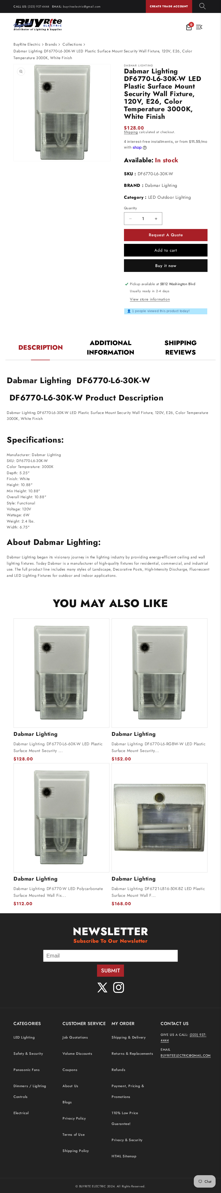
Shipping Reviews (180, 347)
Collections (72, 44)
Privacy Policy (74, 1118)
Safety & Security (28, 1053)
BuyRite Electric (27, 44)
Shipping (131, 132)
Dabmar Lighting (161, 185)
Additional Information (110, 347)
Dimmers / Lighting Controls (29, 1091)
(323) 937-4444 (38, 6)
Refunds (118, 1069)
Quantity (130, 208)
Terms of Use (74, 1134)
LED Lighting (24, 1037)
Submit (110, 971)
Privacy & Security (127, 1140)
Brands (51, 44)
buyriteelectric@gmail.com (82, 6)
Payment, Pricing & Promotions (128, 1091)
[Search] (203, 6)
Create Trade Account (169, 6)
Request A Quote (166, 235)
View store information (150, 299)
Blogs (67, 1102)
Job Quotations (75, 1037)
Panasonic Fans (26, 1069)
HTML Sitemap (124, 1156)
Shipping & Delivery (129, 1037)
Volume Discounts (77, 1053)
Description (40, 347)
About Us (70, 1085)
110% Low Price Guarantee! (125, 1118)
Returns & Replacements (132, 1053)
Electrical (21, 1113)
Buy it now (166, 266)
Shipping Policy (76, 1150)
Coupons (70, 1069)
